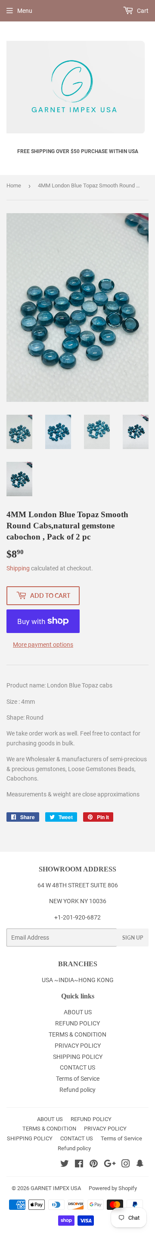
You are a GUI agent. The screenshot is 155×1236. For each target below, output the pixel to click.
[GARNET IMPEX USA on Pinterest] (93, 1164)
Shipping (18, 568)
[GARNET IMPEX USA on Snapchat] (140, 1164)
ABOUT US (78, 1012)
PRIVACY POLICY (78, 1045)
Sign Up (132, 938)
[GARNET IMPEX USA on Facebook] (79, 1164)
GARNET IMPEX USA (56, 1188)
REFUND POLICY (77, 1023)
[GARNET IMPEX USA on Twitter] (64, 1164)
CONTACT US (77, 1067)
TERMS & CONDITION (77, 1034)
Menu (24, 10)
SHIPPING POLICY (77, 1056)
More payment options (43, 644)
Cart (142, 10)
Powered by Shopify (113, 1188)
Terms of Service (77, 1078)
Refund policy (77, 1089)
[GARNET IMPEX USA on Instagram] (125, 1164)
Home (13, 185)
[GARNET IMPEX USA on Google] (110, 1164)
